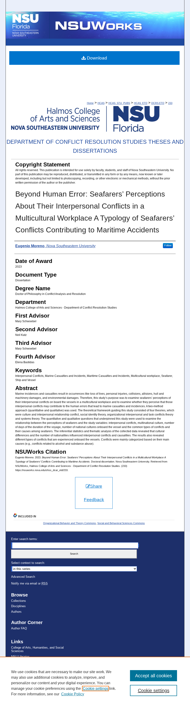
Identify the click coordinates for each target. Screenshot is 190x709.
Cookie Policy (72, 694)
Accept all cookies (153, 675)
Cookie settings (95, 688)
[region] (95, 683)
